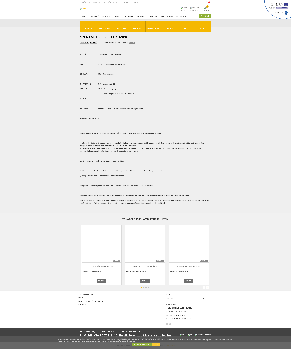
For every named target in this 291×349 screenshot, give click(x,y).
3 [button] (146, 288)
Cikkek (124, 42)
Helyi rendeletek (128, 16)
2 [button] (143, 288)
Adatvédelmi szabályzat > (142, 345)
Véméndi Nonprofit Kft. (131, 2)
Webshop (205, 16)
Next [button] (207, 287)
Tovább (101, 281)
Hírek (117, 16)
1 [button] (141, 288)
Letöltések (180, 16)
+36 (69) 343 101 (180, 312)
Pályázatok (106, 16)
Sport (162, 16)
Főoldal (85, 16)
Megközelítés (194, 10)
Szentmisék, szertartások (101, 267)
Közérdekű (95, 16)
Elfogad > (156, 345)
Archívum (84, 2)
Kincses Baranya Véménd (97, 2)
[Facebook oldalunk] (206, 2)
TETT (120, 2)
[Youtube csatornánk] (209, 2)
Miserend (153, 16)
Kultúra (170, 16)
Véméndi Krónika (112, 2)
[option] (101, 255)
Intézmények (142, 16)
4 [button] (148, 288)
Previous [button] (204, 287)
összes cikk (85, 42)
